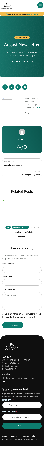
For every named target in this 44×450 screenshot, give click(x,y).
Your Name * (8, 263)
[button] (37, 440)
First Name (8, 400)
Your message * (9, 289)
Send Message (12, 325)
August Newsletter (22, 45)
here (38, 107)
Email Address (9, 412)
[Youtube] (4, 381)
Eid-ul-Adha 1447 (22, 232)
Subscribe (22, 426)
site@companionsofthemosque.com (18, 378)
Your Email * (8, 276)
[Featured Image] (22, 210)
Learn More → (32, 14)
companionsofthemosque (11, 439)
